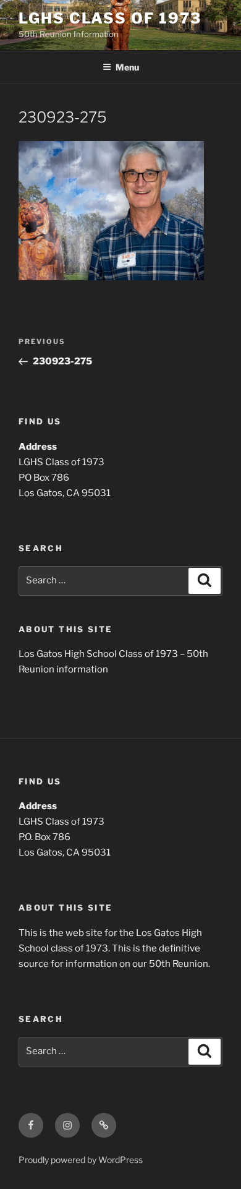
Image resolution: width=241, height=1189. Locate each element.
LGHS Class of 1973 (110, 18)
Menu (127, 67)
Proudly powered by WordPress (81, 1159)
